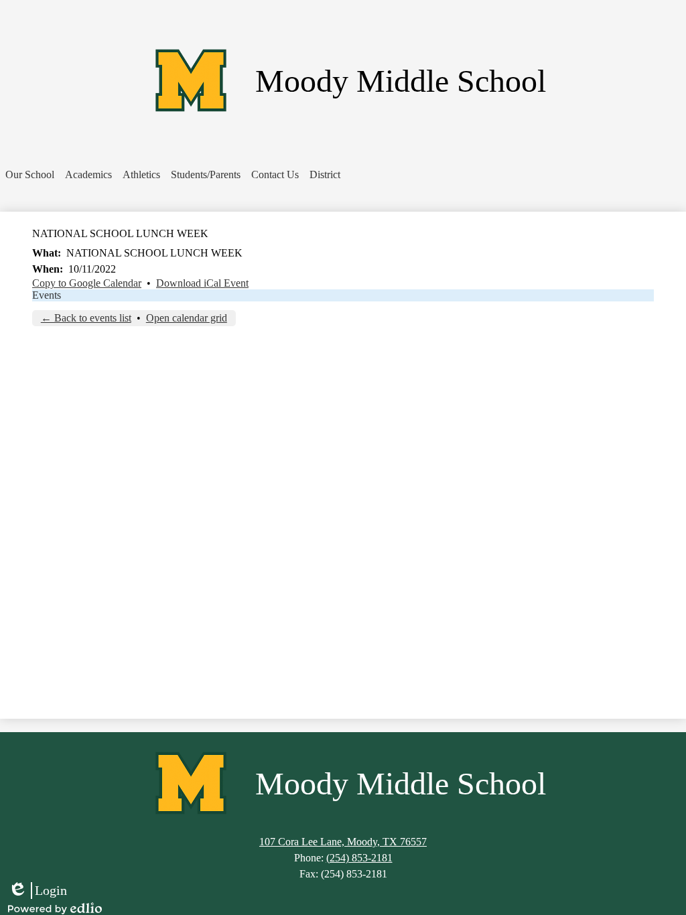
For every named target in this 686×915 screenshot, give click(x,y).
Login (37, 891)
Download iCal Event (202, 283)
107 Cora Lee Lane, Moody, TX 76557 (343, 841)
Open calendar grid (186, 318)
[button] (30, 174)
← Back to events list (86, 318)
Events (46, 295)
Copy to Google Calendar (86, 283)
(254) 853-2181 (359, 857)
